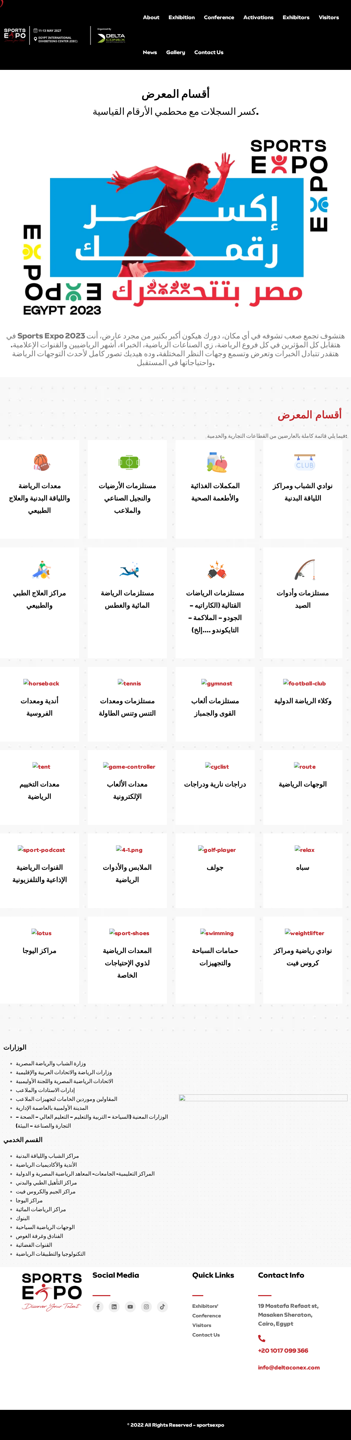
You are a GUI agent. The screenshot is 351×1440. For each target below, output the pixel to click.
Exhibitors (296, 17)
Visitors (329, 17)
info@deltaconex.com (289, 1367)
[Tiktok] (162, 1306)
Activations (258, 17)
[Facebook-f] (98, 1306)
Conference (219, 17)
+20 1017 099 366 (283, 1350)
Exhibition (182, 17)
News (150, 52)
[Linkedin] (114, 1306)
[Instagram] (146, 1306)
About (151, 17)
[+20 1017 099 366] (261, 1338)
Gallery (175, 52)
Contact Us (208, 52)
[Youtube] (130, 1306)
